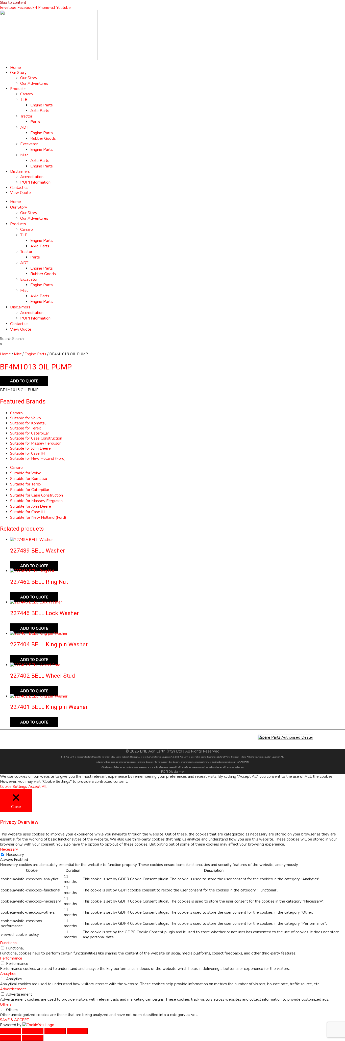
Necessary (15, 854)
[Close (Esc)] (77, 1031)
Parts (35, 122)
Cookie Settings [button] (13, 786)
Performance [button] (11, 958)
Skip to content (13, 2)
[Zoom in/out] (10, 1031)
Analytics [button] (8, 973)
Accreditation (31, 177)
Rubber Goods (43, 138)
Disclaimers (20, 171)
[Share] (55, 1031)
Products (18, 88)
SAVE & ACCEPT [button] (14, 1019)
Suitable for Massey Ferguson (35, 443)
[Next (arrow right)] (32, 1038)
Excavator (29, 144)
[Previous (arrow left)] (10, 1038)
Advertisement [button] (13, 989)
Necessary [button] (9, 849)
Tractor (26, 116)
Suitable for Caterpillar (29, 433)
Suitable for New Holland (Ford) (38, 458)
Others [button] (6, 1004)
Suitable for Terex (25, 428)
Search (6, 338)
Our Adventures (34, 83)
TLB (24, 99)
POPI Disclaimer (172, 772)
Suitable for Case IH (27, 453)
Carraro (26, 94)
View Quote (20, 192)
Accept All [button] (37, 786)
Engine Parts (41, 105)
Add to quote (24, 381)
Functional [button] (9, 942)
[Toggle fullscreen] (32, 1031)
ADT (24, 127)
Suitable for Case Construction (36, 438)
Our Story (18, 72)
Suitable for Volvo (25, 418)
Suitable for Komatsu (28, 423)
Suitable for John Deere (30, 448)
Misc (24, 155)
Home (15, 67)
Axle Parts (39, 110)
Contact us (19, 187)
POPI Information (35, 182)
